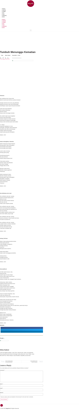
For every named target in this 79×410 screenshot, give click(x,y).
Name (1, 383)
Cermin (4, 11)
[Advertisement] (39, 39)
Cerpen (4, 10)
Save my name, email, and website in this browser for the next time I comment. (17, 396)
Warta (3, 8)
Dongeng (4, 15)
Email (1, 388)
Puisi (3, 14)
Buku (3, 16)
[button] (30, 18)
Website (1, 392)
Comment (2, 370)
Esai (3, 12)
